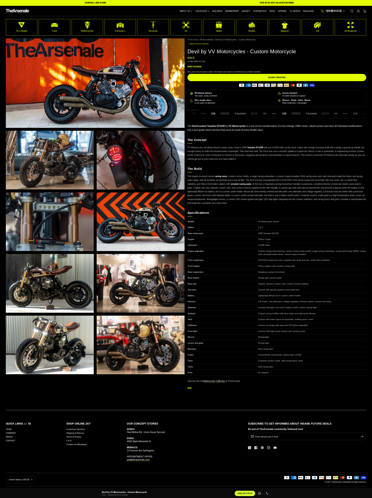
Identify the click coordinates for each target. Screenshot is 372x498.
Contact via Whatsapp (76, 444)
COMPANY (11, 433)
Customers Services (75, 429)
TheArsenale (192, 40)
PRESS (9, 437)
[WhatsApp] (259, 493)
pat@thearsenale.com (138, 459)
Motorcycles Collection (214, 381)
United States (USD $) (19, 479)
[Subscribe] (362, 436)
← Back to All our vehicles (198, 44)
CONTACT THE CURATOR (194, 66)
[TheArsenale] (17, 11)
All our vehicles (206, 40)
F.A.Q (68, 440)
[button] (186, 11)
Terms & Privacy (73, 437)
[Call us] (267, 493)
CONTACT (11, 440)
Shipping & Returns (75, 433)
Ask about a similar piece (277, 77)
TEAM (8, 429)
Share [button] (189, 388)
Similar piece (245, 493)
